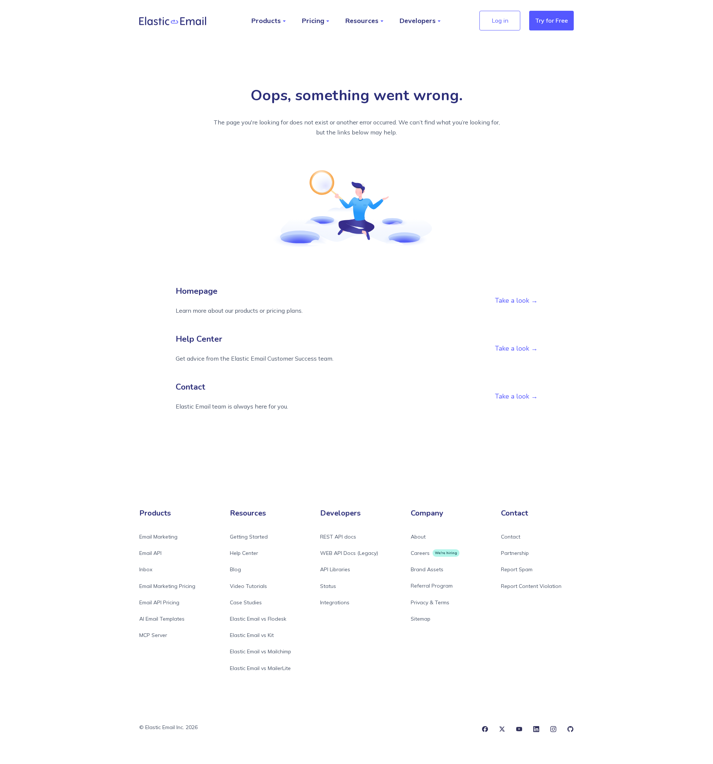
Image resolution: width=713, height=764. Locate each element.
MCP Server (153, 635)
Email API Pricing (159, 602)
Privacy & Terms (430, 602)
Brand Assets (427, 569)
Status (328, 586)
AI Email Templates (162, 618)
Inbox (145, 569)
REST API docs (338, 536)
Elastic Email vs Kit (252, 635)
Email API (150, 553)
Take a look (512, 300)
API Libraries (335, 569)
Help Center (244, 553)
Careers (420, 553)
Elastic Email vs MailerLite (260, 668)
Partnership (515, 553)
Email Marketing (158, 536)
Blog (235, 569)
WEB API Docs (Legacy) (349, 553)
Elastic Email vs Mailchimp (260, 651)
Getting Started (249, 536)
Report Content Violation (531, 586)
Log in (500, 20)
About (418, 536)
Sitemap (420, 618)
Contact (510, 536)
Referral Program (432, 585)
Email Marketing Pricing (167, 586)
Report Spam (517, 569)
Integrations (334, 602)
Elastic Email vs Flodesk (258, 618)
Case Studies (246, 602)
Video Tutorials (248, 586)
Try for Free (551, 20)
